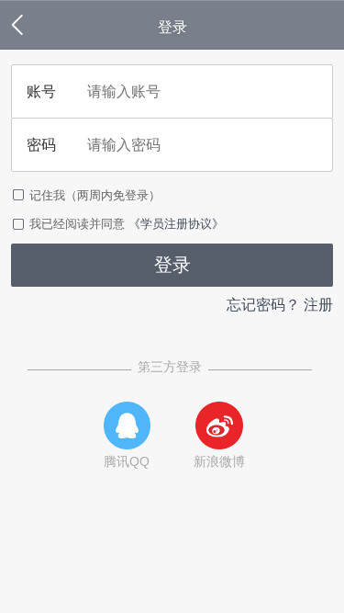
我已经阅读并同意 (78, 224)
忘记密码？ (263, 304)
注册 (318, 304)
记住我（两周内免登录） (95, 195)
